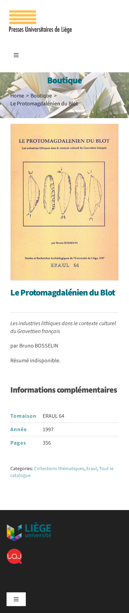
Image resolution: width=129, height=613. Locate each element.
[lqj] (14, 551)
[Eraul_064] (64, 202)
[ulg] (29, 525)
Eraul (91, 468)
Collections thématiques (59, 468)
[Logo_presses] (41, 13)
